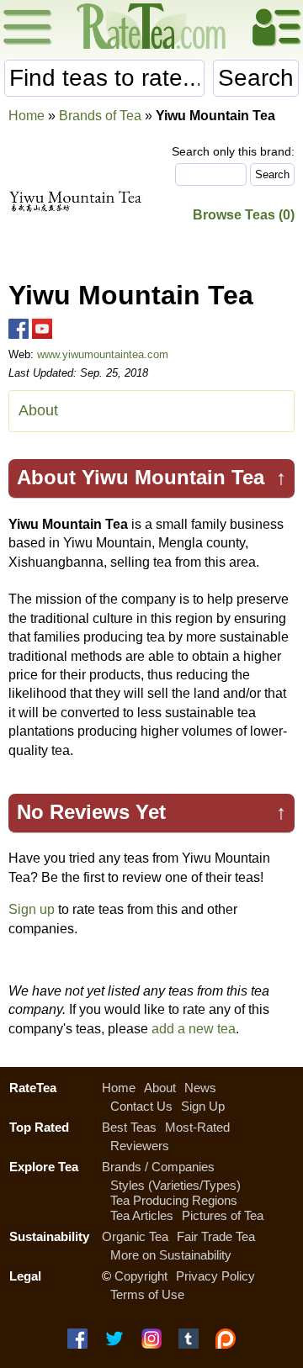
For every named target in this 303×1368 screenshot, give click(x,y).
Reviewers (139, 1145)
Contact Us (141, 1106)
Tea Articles (141, 1215)
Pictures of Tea (222, 1215)
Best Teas (129, 1127)
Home (26, 115)
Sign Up (203, 1106)
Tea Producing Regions (173, 1200)
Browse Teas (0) (244, 215)
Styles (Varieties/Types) (175, 1185)
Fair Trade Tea (216, 1236)
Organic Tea (135, 1236)
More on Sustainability (170, 1255)
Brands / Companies (158, 1166)
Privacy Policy (215, 1276)
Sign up (31, 909)
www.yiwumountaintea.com (102, 354)
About (38, 410)
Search (256, 78)
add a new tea (194, 1029)
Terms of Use (147, 1294)
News (200, 1087)
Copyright (140, 1276)
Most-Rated (197, 1127)
